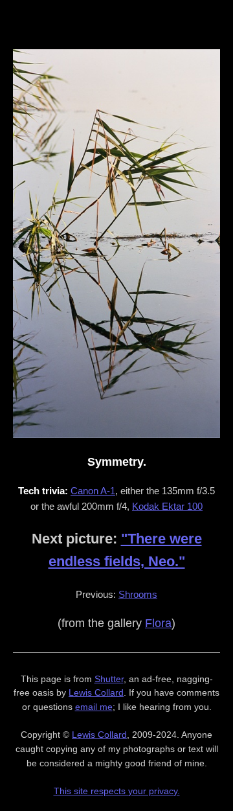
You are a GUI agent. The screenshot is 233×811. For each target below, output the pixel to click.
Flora (158, 623)
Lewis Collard (96, 692)
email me (94, 707)
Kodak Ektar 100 (167, 506)
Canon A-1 (93, 490)
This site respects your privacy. (117, 791)
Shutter (109, 679)
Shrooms (137, 594)
